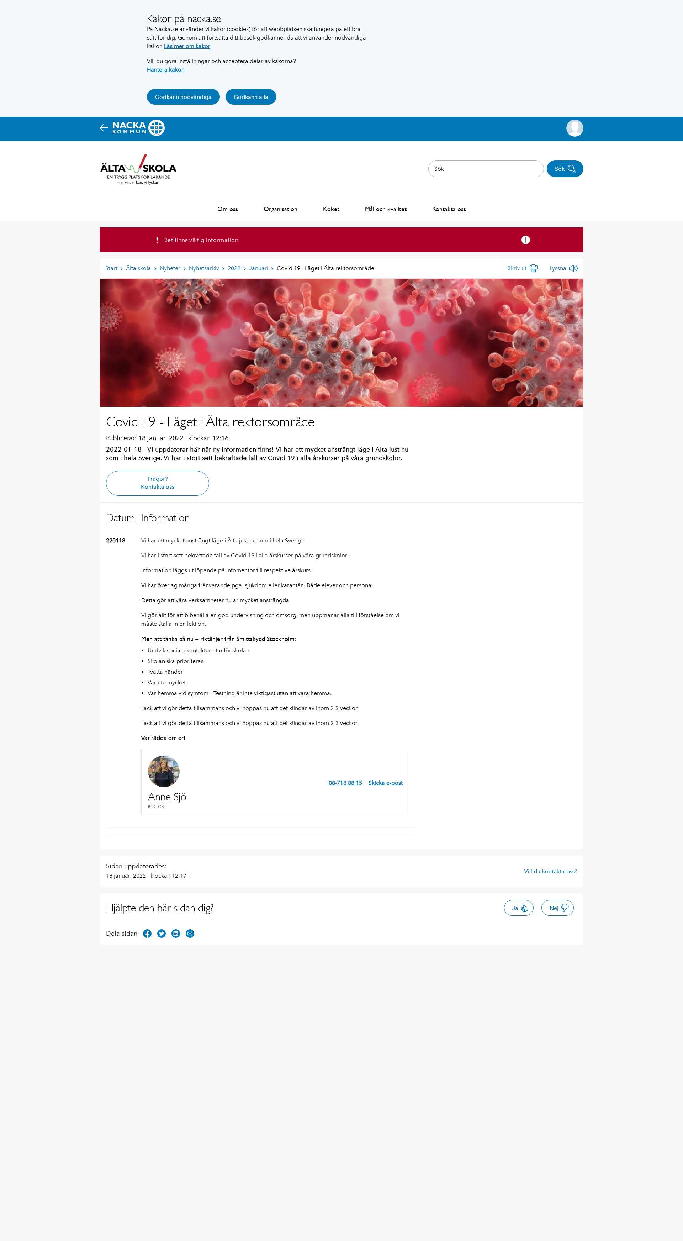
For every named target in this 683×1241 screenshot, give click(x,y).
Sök (560, 168)
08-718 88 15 (345, 782)
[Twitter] (161, 933)
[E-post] (190, 933)
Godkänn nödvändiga (183, 97)
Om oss (227, 208)
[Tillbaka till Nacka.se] (132, 128)
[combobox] (486, 168)
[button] (574, 128)
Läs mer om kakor (187, 46)
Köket (331, 208)
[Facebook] (147, 933)
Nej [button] (554, 908)
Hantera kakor (165, 69)
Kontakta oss (449, 208)
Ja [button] (515, 908)
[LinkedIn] (175, 933)
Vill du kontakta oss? (550, 871)
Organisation (280, 208)
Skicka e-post (386, 782)
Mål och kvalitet (386, 208)
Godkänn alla (251, 97)
